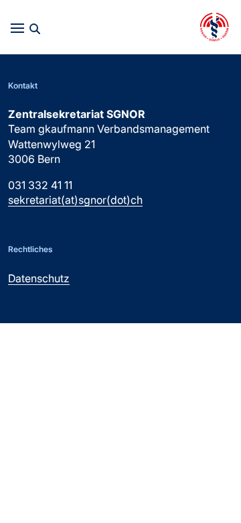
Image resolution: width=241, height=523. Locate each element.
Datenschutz (39, 278)
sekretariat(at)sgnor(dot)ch (75, 200)
